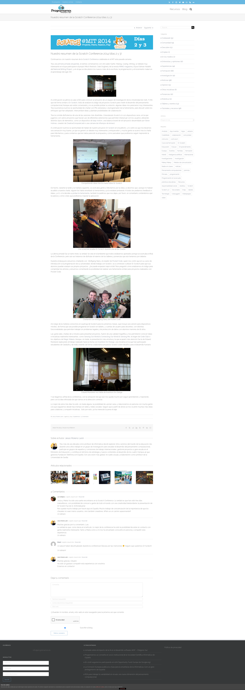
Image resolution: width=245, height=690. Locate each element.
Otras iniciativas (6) (169, 90)
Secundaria (176, 190)
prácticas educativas (169, 182)
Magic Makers (69, 339)
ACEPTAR (122, 688)
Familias (180, 151)
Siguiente (147, 28)
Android (164, 131)
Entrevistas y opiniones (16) (172, 61)
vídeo (163, 198)
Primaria (164, 174)
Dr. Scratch (73, 103)
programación (174, 174)
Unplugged (176, 194)
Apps (183, 131)
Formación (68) (168, 71)
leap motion (97, 121)
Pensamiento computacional (171, 170)
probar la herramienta (80, 193)
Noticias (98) (167, 80)
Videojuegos (186, 194)
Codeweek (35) (167, 38)
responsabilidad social (169, 186)
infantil (164, 155)
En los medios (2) (168, 57)
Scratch (190, 186)
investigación (179, 158)
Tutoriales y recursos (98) (171, 108)
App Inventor (174, 131)
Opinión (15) (166, 85)
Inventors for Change (106, 342)
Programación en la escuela (171, 178)
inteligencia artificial (175, 155)
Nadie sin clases (167, 166)
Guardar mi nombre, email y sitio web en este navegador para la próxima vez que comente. (88, 612)
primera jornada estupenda (68, 64)
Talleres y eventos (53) (170, 104)
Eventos (172, 151)
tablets (190, 190)
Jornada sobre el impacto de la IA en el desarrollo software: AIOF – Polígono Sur (116, 650)
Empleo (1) (166, 52)
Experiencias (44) (168, 66)
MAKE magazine (125, 67)
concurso (165, 139)
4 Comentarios (85, 416)
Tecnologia (165, 194)
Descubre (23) (167, 47)
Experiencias (76, 416)
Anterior (139, 28)
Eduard (59, 542)
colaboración (176, 135)
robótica (182, 186)
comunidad (187, 135)
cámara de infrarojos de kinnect (102, 123)
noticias (178, 166)
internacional (188, 155)
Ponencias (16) (167, 94)
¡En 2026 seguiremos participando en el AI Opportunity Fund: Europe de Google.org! (117, 662)
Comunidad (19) (168, 43)
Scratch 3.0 (165, 190)
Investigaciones (167, 158)
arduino (190, 131)
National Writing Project (62, 69)
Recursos (181, 182)
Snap (184, 190)
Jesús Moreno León (58, 416)
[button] (191, 9)
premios (187, 170)
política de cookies (100, 686)
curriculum (174, 139)
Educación (165, 147)
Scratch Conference (91, 59)
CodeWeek (165, 135)
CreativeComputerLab (75, 123)
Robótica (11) (167, 99)
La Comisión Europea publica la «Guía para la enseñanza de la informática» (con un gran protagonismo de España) (119, 668)
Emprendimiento (185, 147)
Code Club (144, 337)
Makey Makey (166, 162)
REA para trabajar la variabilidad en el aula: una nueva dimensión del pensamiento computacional (117, 675)
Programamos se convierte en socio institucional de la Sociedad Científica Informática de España (120, 656)
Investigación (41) (168, 76)
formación (188, 151)
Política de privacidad (172, 647)
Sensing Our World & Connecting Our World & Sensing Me (107, 337)
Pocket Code (117, 261)
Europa (164, 151)
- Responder (81, 497)
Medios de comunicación (182, 162)
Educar (174, 147)
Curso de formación (168, 143)
